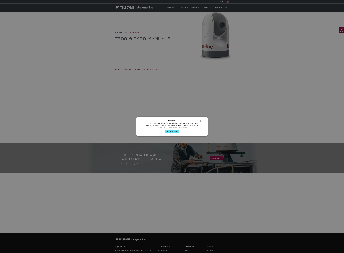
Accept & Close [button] (172, 131)
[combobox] (200, 121)
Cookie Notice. (183, 127)
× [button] (205, 120)
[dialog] (172, 126)
